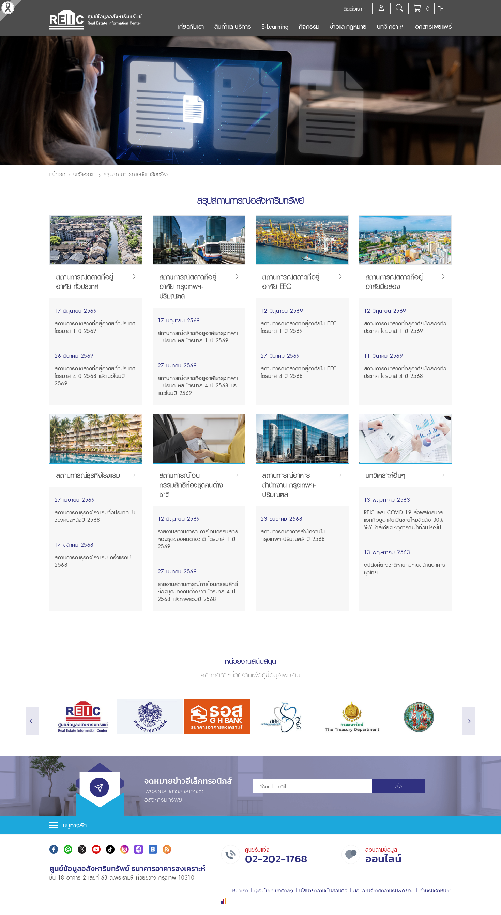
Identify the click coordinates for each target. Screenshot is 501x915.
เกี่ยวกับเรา (191, 26)
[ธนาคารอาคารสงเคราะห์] (217, 716)
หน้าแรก (57, 173)
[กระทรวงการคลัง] (149, 716)
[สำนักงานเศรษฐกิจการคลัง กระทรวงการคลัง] (284, 716)
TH (441, 8)
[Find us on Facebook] (53, 849)
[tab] (250, 825)
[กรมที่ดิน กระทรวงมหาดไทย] (419, 716)
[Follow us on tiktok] (110, 849)
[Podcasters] (138, 849)
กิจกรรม (309, 26)
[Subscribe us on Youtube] (96, 849)
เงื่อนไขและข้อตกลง (273, 890)
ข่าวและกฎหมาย (348, 26)
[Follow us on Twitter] (82, 849)
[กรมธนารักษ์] (351, 716)
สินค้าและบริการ (232, 26)
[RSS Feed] (167, 849)
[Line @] (68, 849)
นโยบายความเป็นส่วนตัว (323, 890)
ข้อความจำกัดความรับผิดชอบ (383, 890)
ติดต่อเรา (353, 8)
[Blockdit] (153, 849)
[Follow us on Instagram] (124, 849)
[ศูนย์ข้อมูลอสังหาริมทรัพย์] (82, 716)
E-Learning (275, 26)
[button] (250, 825)
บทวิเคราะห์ (390, 26)
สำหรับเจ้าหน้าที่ (436, 890)
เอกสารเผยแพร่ (432, 26)
